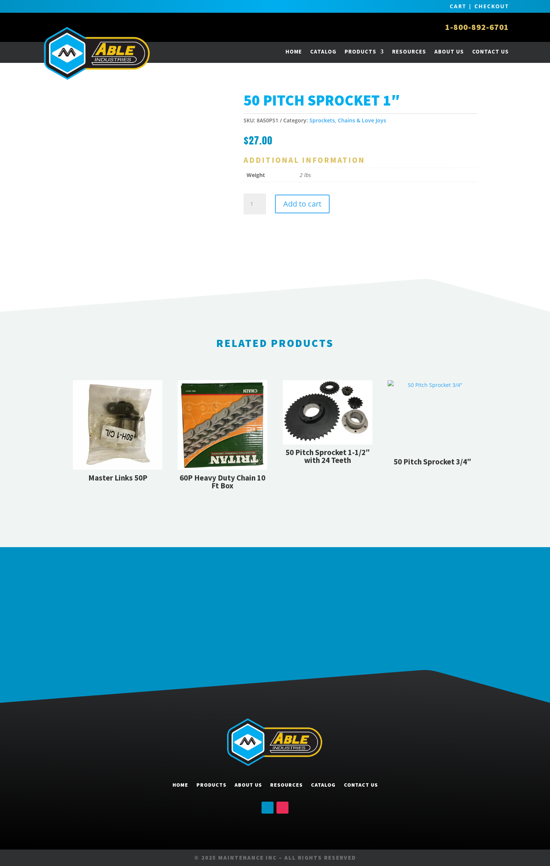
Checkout (491, 6)
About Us (449, 51)
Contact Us (490, 51)
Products (360, 51)
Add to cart (302, 204)
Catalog (323, 51)
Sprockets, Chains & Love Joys (347, 120)
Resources (409, 51)
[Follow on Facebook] (268, 808)
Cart (458, 6)
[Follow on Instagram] (282, 808)
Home (293, 51)
